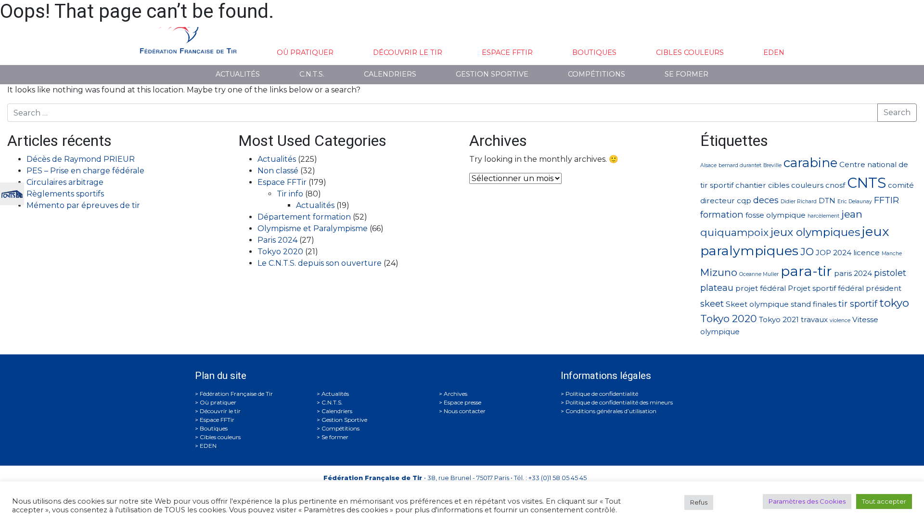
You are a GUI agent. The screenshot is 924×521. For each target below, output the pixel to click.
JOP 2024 (833, 252)
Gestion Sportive (492, 74)
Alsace (708, 165)
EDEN (773, 52)
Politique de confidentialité (601, 393)
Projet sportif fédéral (826, 288)
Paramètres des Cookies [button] (807, 501)
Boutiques (594, 52)
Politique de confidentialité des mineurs (619, 402)
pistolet (890, 272)
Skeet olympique (757, 304)
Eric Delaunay (854, 201)
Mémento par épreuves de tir (83, 205)
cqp (744, 200)
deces (766, 200)
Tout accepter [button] (884, 501)
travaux (814, 319)
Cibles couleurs (690, 52)
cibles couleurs (795, 185)
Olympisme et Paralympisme (312, 228)
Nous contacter (465, 411)
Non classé (277, 170)
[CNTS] (12, 193)
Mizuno (718, 272)
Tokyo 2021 (779, 319)
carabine (810, 162)
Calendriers (390, 74)
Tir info (290, 193)
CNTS (866, 182)
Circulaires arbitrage (64, 182)
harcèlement (823, 216)
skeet (712, 303)
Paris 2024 (277, 240)
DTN (827, 200)
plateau (716, 287)
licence (866, 252)
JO (807, 252)
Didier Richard (799, 201)
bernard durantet (740, 165)
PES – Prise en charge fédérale (85, 170)
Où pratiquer (305, 52)
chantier (750, 185)
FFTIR (886, 200)
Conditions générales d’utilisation (610, 411)
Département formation (304, 216)
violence (840, 320)
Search (897, 112)
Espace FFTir (507, 52)
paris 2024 (853, 273)
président (883, 288)
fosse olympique (775, 215)
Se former (686, 74)
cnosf (835, 185)
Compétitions (596, 74)
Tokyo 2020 (280, 251)
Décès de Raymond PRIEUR (80, 159)
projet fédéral (760, 288)
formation (722, 214)
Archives (455, 393)
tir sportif (857, 303)
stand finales (813, 304)
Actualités (238, 74)
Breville (772, 165)
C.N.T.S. (311, 74)
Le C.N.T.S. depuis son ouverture (319, 263)
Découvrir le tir (407, 52)
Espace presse (462, 402)
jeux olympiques (815, 232)
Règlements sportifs (65, 193)
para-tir (806, 271)
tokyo (894, 303)
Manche (892, 253)
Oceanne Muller (759, 274)
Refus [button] (698, 502)
